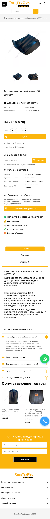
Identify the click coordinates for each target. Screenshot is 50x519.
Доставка (25, 255)
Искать (35, 11)
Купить (25, 137)
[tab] (25, 337)
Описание (25, 249)
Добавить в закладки (15, 143)
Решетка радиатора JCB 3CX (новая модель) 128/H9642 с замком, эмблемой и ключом (35, 413)
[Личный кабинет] (40, 4)
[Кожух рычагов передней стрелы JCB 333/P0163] (25, 45)
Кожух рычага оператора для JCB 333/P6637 (12, 411)
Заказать (40, 160)
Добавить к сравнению (15, 147)
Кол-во (6, 130)
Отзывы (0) (25, 262)
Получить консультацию (26, 209)
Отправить (25, 459)
